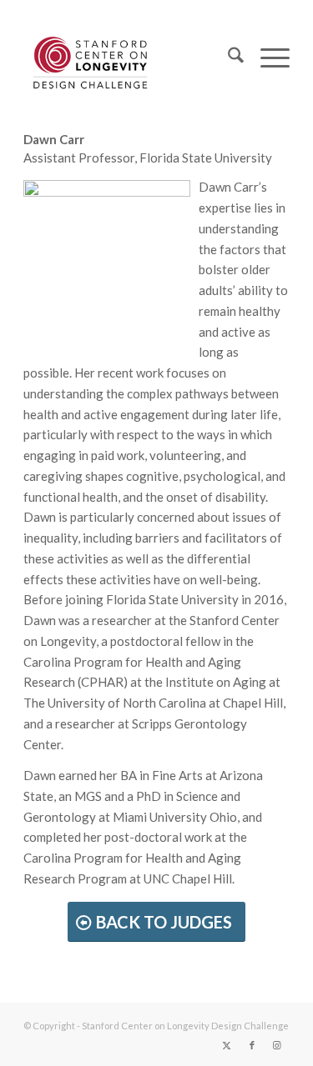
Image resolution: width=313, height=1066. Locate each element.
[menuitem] (227, 57)
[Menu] (267, 57)
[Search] (227, 57)
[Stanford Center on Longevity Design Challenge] (129, 57)
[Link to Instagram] (277, 1045)
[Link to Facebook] (252, 1045)
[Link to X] (227, 1045)
